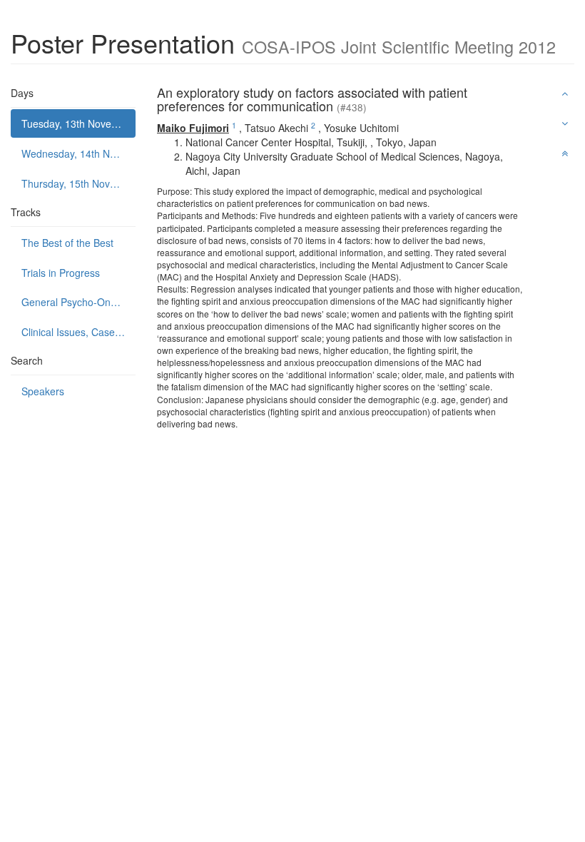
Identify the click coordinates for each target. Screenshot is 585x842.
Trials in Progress (60, 272)
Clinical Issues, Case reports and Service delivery (78, 332)
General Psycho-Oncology (78, 302)
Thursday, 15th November (78, 183)
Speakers (42, 391)
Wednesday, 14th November (78, 153)
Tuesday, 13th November (78, 123)
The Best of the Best (67, 242)
